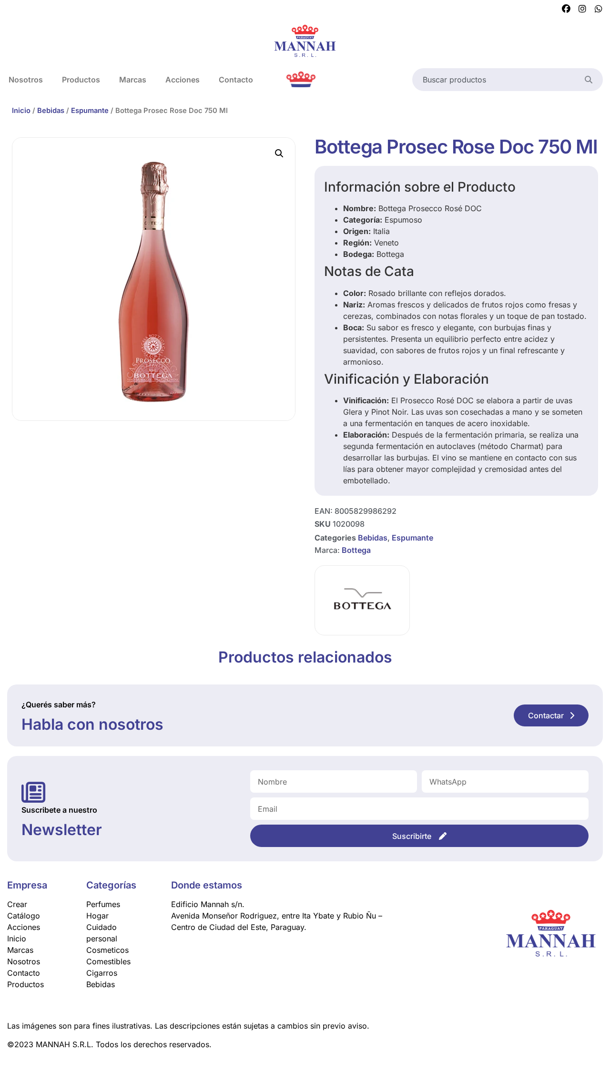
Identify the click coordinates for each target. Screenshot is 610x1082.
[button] (279, 153)
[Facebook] (566, 9)
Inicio (21, 110)
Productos (81, 79)
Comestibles (108, 961)
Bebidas (50, 110)
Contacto (236, 79)
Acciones (182, 79)
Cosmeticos (107, 950)
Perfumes (103, 904)
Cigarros (101, 973)
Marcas (132, 79)
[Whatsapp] (598, 9)
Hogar (97, 915)
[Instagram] (582, 9)
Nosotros (23, 961)
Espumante (90, 110)
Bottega (356, 550)
